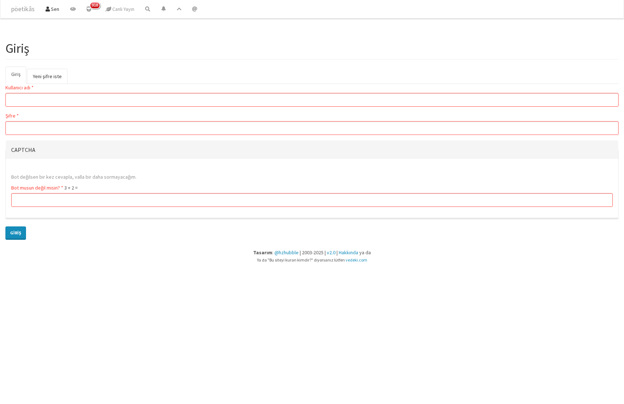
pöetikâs (23, 9)
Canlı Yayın (122, 9)
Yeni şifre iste (47, 76)
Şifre (12, 115)
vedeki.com (356, 260)
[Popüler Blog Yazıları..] (179, 9)
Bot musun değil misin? (37, 187)
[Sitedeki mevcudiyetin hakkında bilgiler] (195, 9)
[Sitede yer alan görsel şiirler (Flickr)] (73, 9)
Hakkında (348, 252)
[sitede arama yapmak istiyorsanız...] (148, 9)
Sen (54, 9)
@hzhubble (286, 252)
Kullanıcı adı (19, 87)
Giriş (18, 77)
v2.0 (331, 252)
